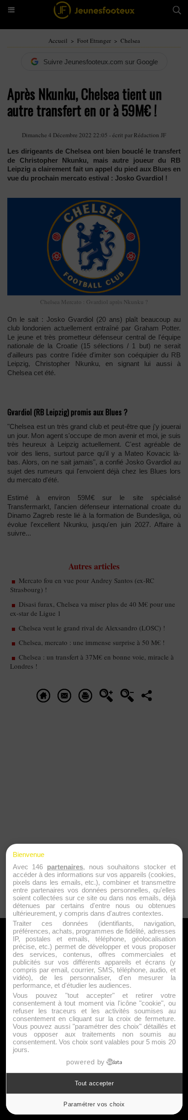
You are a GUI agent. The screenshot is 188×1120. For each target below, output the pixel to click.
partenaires (65, 867)
